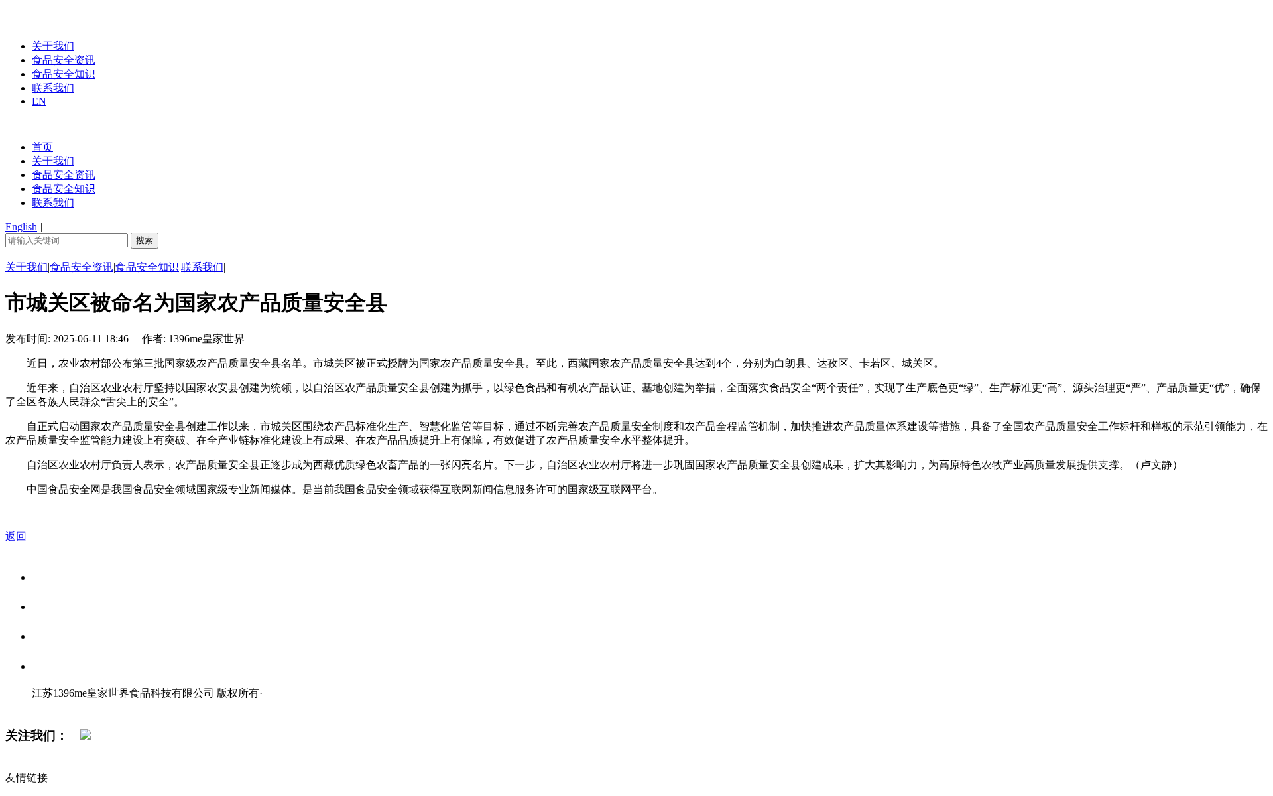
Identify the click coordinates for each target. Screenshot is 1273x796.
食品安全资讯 (63, 60)
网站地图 (58, 706)
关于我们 (53, 46)
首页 (42, 147)
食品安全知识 (63, 74)
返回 (16, 536)
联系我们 (53, 88)
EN (39, 101)
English (21, 226)
